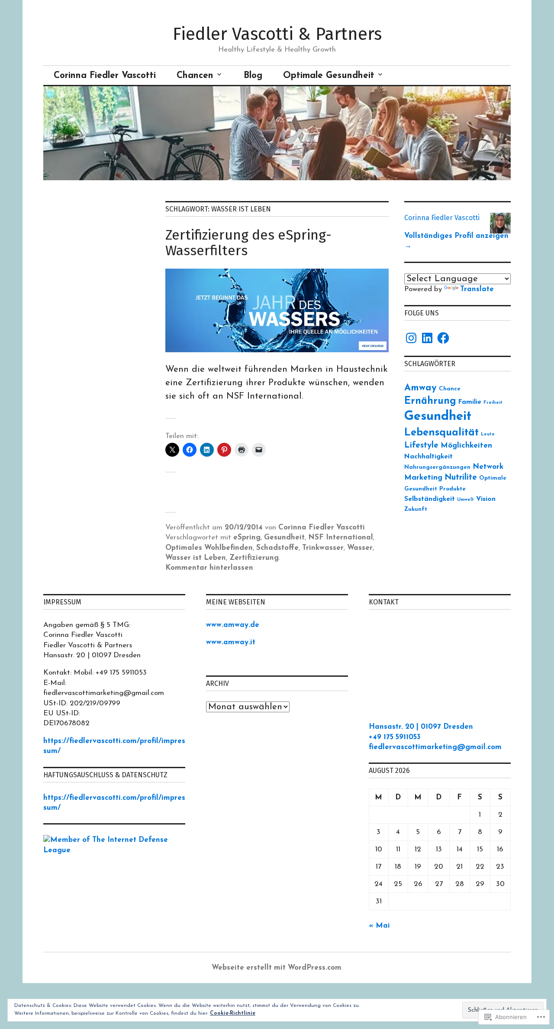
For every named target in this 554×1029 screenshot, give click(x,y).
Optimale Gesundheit (328, 75)
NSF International (340, 537)
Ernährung (430, 401)
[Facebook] (443, 338)
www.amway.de (232, 625)
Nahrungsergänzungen (437, 467)
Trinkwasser (323, 548)
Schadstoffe (277, 548)
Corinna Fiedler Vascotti (105, 75)
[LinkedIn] (427, 338)
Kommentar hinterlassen (209, 567)
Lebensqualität (441, 433)
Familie (469, 402)
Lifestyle (421, 445)
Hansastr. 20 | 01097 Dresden (421, 726)
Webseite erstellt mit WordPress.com (276, 967)
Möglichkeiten (466, 445)
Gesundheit (284, 537)
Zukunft (415, 509)
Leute (488, 434)
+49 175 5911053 (394, 737)
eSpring (247, 537)
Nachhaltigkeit (428, 456)
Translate (477, 289)
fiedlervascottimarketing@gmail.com (435, 747)
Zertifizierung (254, 558)
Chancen (195, 75)
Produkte (452, 489)
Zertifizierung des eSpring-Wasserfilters (248, 243)
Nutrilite (460, 478)
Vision (486, 499)
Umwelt (465, 499)
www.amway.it (230, 642)
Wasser (360, 548)
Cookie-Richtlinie (232, 1013)
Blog (253, 75)
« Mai (379, 925)
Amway (420, 388)
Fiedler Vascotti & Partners (277, 34)
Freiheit (492, 402)
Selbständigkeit (429, 499)
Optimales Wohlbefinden (209, 548)
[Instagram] (411, 338)
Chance (450, 389)
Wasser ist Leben (195, 558)
